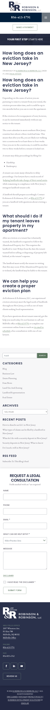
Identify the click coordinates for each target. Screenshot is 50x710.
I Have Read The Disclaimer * (21, 582)
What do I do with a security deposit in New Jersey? (25, 438)
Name (6, 490)
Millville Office (9, 637)
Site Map (23, 697)
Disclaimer (8, 575)
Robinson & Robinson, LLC (28, 71)
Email (6, 519)
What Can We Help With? (16, 534)
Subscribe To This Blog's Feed (16, 461)
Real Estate (15, 74)
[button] (46, 17)
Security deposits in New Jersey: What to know (23, 442)
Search (42, 355)
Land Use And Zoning (12, 387)
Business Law (8, 373)
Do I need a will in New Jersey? (16, 447)
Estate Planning (10, 378)
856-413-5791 (21, 17)
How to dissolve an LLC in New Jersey (19, 424)
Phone (6, 505)
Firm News (7, 383)
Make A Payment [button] (25, 27)
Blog (5, 368)
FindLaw (25, 703)
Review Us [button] (12, 676)
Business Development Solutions (24, 700)
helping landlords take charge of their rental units (25, 180)
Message (7, 548)
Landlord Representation (14, 392)
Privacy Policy (35, 697)
